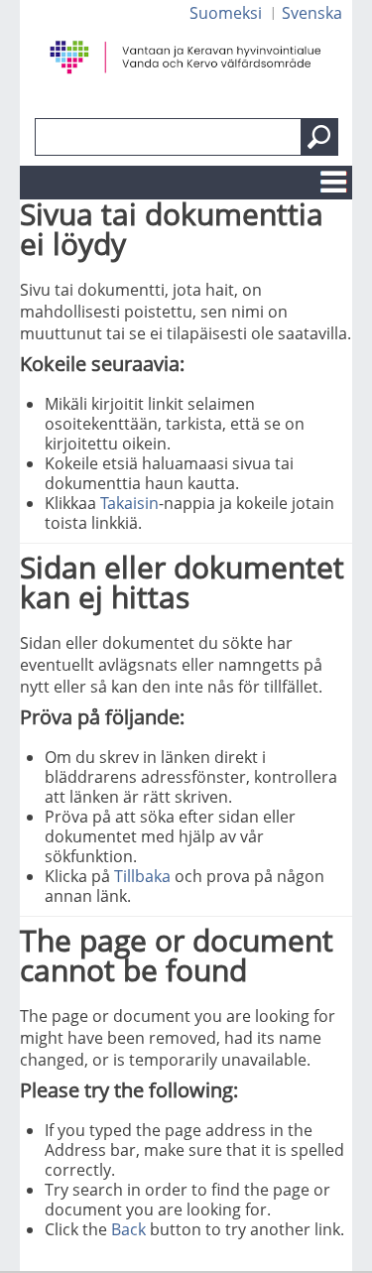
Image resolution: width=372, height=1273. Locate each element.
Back (128, 1229)
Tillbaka (142, 876)
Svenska (312, 13)
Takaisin (129, 503)
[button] (319, 137)
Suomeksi (225, 13)
